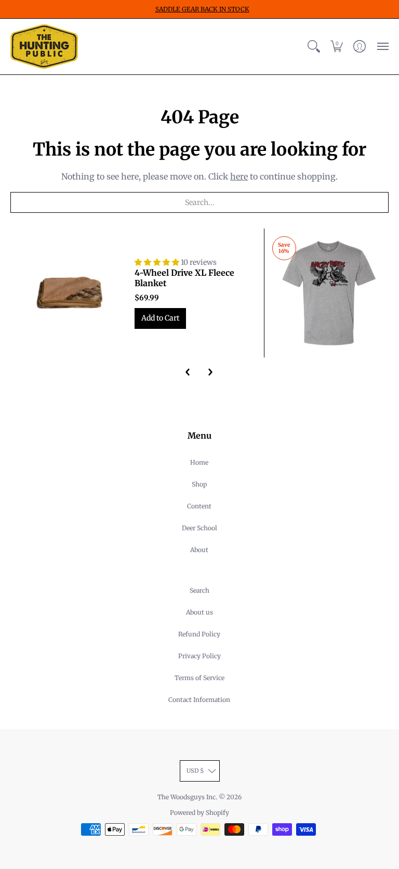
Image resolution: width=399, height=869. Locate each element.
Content (199, 506)
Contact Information (199, 700)
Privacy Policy (199, 656)
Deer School (199, 528)
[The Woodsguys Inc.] (44, 46)
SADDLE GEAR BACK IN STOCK (202, 9)
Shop (199, 484)
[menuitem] (313, 46)
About (199, 550)
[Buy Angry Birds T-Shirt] (329, 293)
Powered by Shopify (199, 812)
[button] (313, 46)
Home (199, 462)
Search (199, 590)
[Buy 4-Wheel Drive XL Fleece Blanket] (70, 293)
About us (199, 612)
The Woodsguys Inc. (188, 797)
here (239, 176)
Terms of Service (199, 678)
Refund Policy (199, 634)
